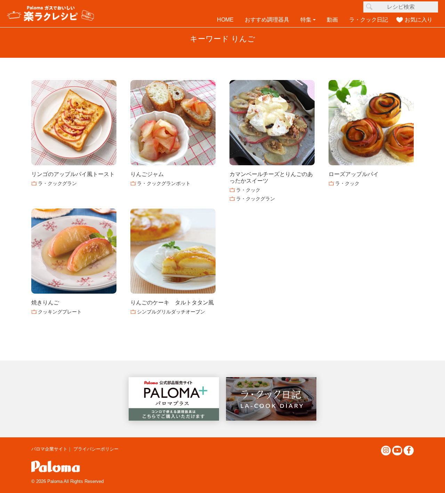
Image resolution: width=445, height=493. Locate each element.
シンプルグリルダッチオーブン (171, 312)
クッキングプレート (60, 312)
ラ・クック (248, 190)
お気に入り (418, 20)
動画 (332, 20)
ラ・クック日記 (368, 20)
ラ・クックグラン (57, 183)
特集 (306, 20)
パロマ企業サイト (49, 449)
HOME (225, 20)
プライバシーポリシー (96, 449)
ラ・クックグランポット (164, 183)
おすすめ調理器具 (267, 20)
